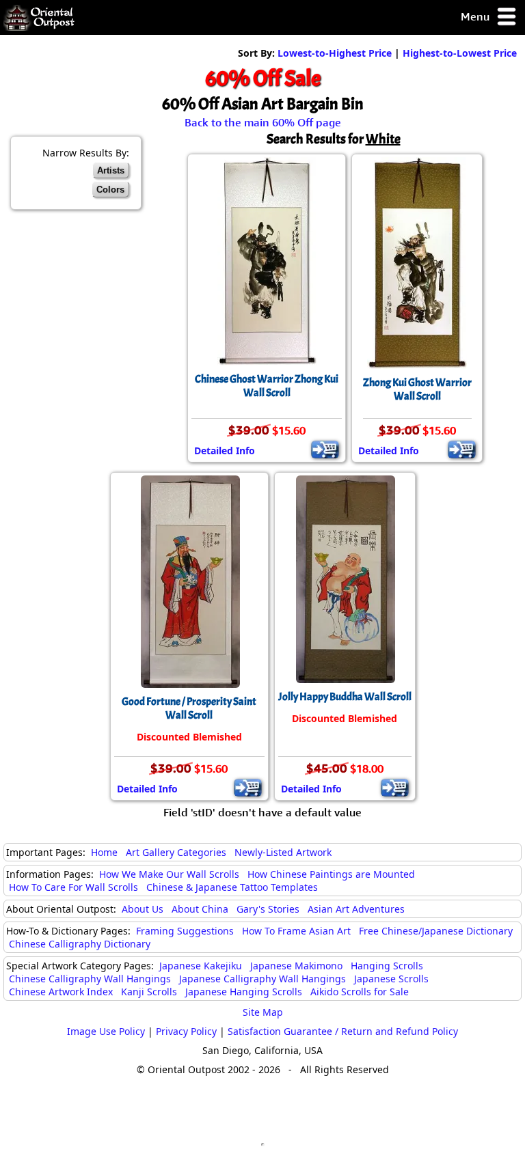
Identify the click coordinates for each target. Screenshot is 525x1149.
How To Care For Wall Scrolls (73, 887)
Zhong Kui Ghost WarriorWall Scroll (417, 389)
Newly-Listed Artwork (283, 852)
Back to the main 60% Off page (263, 122)
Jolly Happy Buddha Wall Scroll (345, 697)
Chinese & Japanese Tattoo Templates (232, 887)
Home (104, 852)
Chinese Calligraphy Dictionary (79, 943)
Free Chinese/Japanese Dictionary (436, 930)
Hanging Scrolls (387, 965)
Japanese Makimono (296, 965)
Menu (476, 16)
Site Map (263, 1012)
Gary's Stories (268, 908)
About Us (142, 908)
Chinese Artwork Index (61, 991)
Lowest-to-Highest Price (335, 52)
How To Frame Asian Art (296, 930)
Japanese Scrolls (391, 978)
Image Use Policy (106, 1031)
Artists (110, 170)
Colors (110, 189)
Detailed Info (224, 450)
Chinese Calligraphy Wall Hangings (90, 978)
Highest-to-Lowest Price (460, 52)
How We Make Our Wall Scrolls (169, 874)
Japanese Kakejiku (200, 965)
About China (200, 908)
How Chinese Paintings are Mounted (331, 874)
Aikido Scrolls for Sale (359, 991)
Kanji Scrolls (149, 991)
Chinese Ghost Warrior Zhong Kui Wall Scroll (266, 386)
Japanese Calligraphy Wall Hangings (262, 978)
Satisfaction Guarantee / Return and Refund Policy (343, 1031)
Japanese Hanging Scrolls (243, 991)
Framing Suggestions (185, 930)
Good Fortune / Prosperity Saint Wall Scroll (189, 708)
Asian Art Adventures (356, 908)
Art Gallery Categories (176, 852)
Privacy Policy (186, 1031)
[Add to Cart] (325, 449)
